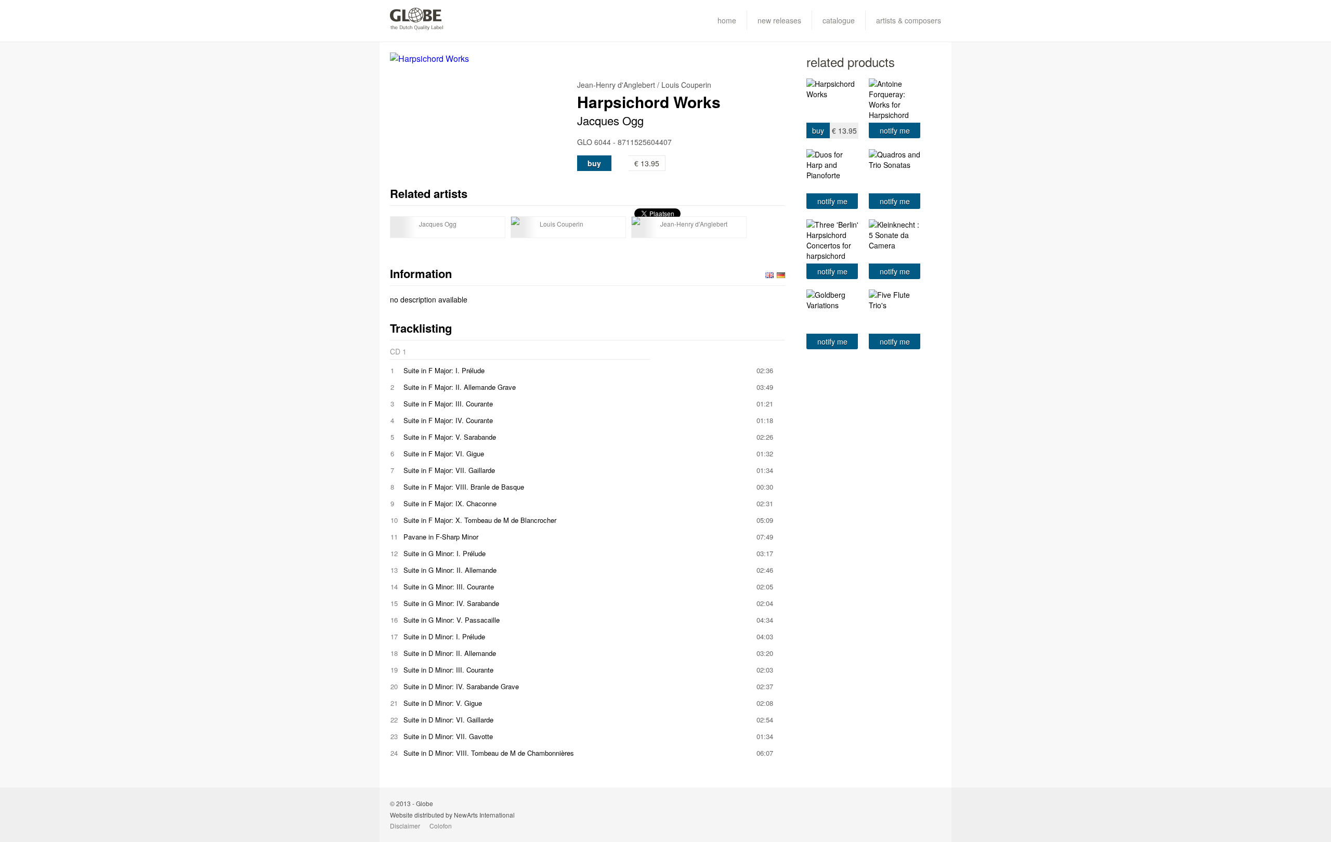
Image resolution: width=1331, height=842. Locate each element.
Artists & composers (908, 20)
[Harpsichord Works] (483, 58)
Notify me (895, 130)
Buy (594, 163)
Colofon (440, 825)
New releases (779, 20)
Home (726, 20)
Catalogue (839, 20)
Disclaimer (405, 825)
